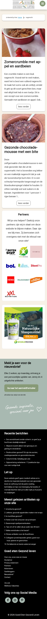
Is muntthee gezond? (14, 516)
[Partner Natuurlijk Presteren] (23, 252)
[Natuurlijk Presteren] (23, 344)
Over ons (7, 557)
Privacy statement (11, 563)
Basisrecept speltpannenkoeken (18, 523)
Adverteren (8, 568)
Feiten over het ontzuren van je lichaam (21, 520)
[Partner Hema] (10, 280)
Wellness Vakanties (11, 586)
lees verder (23, 106)
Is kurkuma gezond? (13, 509)
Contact (7, 577)
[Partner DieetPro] (36, 266)
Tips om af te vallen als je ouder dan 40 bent (22, 527)
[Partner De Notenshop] (10, 252)
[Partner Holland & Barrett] (23, 280)
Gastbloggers (9, 571)
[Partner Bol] (10, 266)
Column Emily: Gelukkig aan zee (18, 459)
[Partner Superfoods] (36, 280)
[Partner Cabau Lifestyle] (36, 252)
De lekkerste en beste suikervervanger (21, 544)
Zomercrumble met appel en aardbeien (22, 64)
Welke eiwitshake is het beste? (17, 530)
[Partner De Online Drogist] (23, 266)
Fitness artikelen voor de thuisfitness (20, 534)
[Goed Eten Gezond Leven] (23, 4)
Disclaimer (8, 560)
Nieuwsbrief (8, 574)
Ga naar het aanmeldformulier (21, 388)
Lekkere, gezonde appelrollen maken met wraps (24, 513)
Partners (7, 566)
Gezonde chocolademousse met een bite (21, 149)
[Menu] (43, 4)
